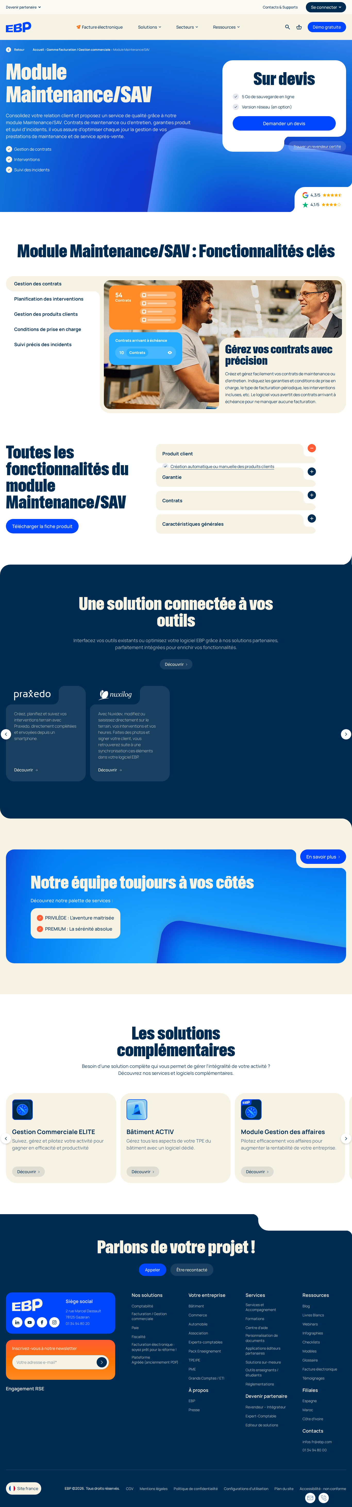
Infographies (313, 1333)
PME (192, 1369)
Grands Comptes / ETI (206, 1378)
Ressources (224, 27)
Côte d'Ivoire (313, 1419)
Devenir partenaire (21, 7)
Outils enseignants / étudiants (262, 1373)
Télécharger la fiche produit (42, 526)
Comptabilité (142, 1306)
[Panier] (299, 27)
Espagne (310, 1401)
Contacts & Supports (280, 7)
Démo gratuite (327, 27)
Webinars (310, 1324)
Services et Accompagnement (261, 1307)
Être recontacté (192, 1270)
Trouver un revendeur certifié (317, 146)
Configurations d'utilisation (246, 1488)
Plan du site (284, 1488)
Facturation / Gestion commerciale (149, 1316)
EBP (192, 1401)
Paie (135, 1327)
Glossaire (310, 1360)
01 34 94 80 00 (315, 1450)
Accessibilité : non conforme (323, 1488)
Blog (306, 1306)
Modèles (309, 1351)
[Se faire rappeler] (310, 1498)
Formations (255, 1318)
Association (198, 1333)
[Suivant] (346, 734)
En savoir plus (321, 857)
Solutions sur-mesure (263, 1362)
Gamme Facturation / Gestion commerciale (78, 49)
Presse (194, 1410)
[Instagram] (54, 1322)
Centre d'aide (257, 1327)
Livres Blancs (313, 1315)
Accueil (38, 49)
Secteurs (185, 27)
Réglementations (260, 1384)
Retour (15, 49)
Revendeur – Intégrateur (266, 1406)
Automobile (198, 1324)
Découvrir (174, 664)
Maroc (308, 1410)
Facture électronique (102, 27)
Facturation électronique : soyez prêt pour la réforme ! (154, 1347)
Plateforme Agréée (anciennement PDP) (155, 1360)
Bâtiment (196, 1306)
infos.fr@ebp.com (317, 1441)
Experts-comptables (205, 1342)
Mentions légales (153, 1488)
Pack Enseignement (205, 1351)
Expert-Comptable (261, 1416)
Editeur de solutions (262, 1425)
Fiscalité (138, 1336)
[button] (312, 448)
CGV (129, 1488)
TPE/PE (194, 1360)
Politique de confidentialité (196, 1488)
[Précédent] (6, 734)
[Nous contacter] (324, 1498)
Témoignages (313, 1378)
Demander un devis (284, 123)
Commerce (198, 1315)
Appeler (152, 1270)
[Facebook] (42, 1322)
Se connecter (324, 7)
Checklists (311, 1342)
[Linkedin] (17, 1322)
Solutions (147, 27)
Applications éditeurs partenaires (263, 1351)
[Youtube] (29, 1322)
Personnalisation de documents (262, 1338)
